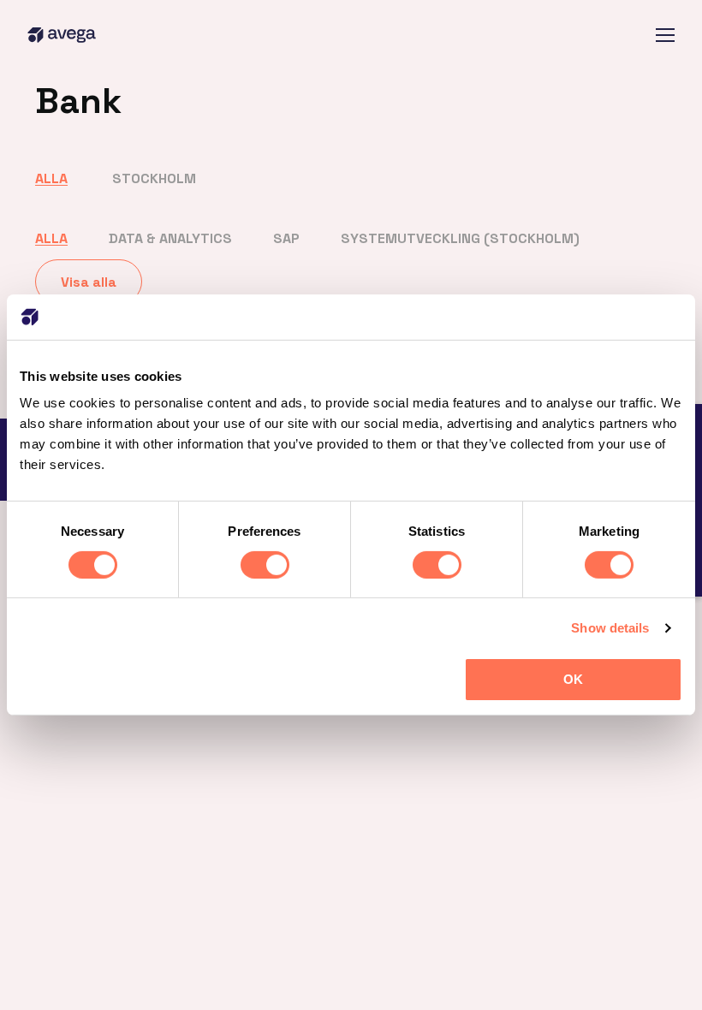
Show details (610, 628)
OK (573, 679)
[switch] (265, 565)
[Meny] (665, 35)
